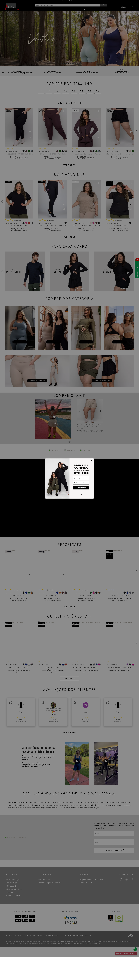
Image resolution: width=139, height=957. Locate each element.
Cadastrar (81, 488)
